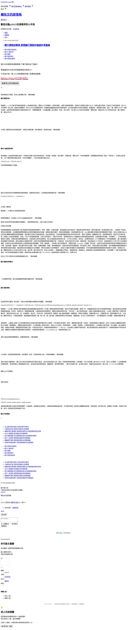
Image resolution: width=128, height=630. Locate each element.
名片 (5, 37)
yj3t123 (3, 492)
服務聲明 (81, 604)
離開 (11, 626)
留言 (16, 502)
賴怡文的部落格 (11, 14)
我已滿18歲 (4, 626)
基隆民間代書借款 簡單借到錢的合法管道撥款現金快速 (22, 431)
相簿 (5, 33)
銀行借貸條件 (8, 56)
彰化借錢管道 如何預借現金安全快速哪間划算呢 (20, 436)
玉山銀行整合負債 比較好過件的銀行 (16, 427)
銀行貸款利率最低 (10, 49)
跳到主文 (4, 20)
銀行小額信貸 (8, 52)
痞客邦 (12, 502)
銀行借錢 (7, 54)
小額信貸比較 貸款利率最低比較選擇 (16, 429)
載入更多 (3, 514)
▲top (2, 511)
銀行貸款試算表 (9, 58)
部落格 (6, 35)
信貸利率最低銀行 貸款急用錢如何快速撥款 (18, 442)
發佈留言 (3, 526)
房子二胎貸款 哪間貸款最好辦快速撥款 (17, 438)
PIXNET (50, 604)
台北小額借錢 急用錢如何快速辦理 (15, 433)
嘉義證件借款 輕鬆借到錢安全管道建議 (17, 440)
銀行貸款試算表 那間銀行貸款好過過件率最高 (27, 45)
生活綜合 (16, 29)
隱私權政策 (74, 604)
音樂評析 (15, 508)
